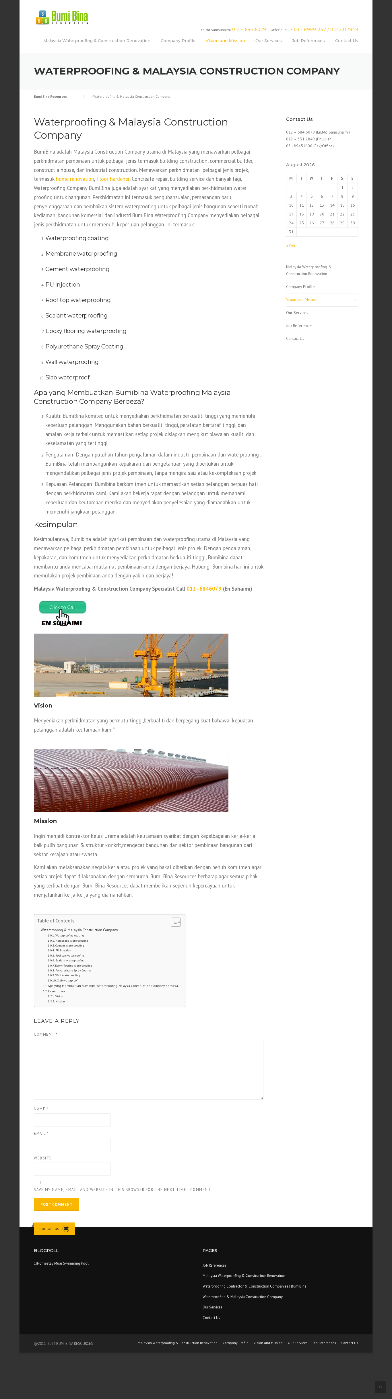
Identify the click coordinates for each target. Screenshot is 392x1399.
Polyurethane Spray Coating (84, 346)
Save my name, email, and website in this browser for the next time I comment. (123, 1189)
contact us (49, 1228)
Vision (59, 996)
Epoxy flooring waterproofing (73, 965)
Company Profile (178, 40)
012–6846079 (204, 588)
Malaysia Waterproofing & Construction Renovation (96, 40)
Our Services (268, 40)
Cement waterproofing (69, 945)
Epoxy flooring (65, 331)
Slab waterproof (67, 980)
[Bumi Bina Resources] (62, 16)
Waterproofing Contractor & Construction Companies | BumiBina (254, 1286)
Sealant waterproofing (69, 960)
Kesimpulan (56, 991)
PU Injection (62, 284)
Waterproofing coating (69, 935)
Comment (46, 1034)
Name (41, 1108)
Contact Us (346, 40)
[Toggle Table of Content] (172, 922)
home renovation (75, 178)
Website (43, 1158)
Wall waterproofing (67, 975)
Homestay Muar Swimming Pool (63, 1263)
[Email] (66, 1228)
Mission (60, 1001)
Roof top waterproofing (70, 955)
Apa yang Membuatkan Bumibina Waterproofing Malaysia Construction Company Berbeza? (113, 985)
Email (41, 1133)
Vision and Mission (225, 40)
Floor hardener (112, 178)
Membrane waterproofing (71, 941)
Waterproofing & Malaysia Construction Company (79, 930)
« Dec (291, 245)
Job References (308, 40)
